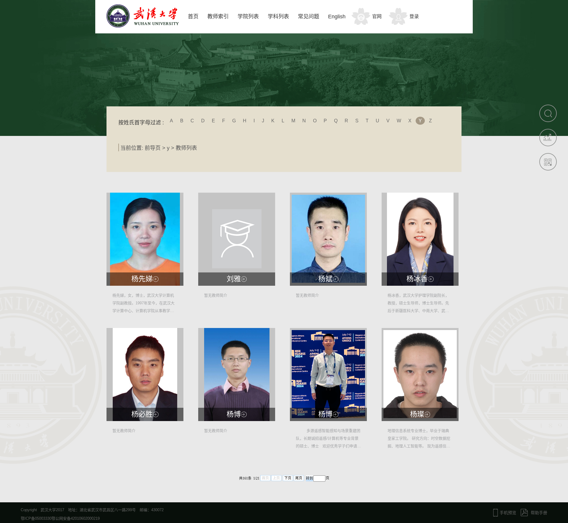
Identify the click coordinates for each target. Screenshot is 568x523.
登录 (414, 16)
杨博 (234, 414)
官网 (377, 16)
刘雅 (234, 279)
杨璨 (417, 414)
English (337, 17)
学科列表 (278, 17)
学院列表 (248, 17)
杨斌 (325, 279)
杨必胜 (142, 414)
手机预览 (508, 512)
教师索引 (218, 17)
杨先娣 (142, 279)
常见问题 (308, 17)
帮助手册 (539, 512)
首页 (193, 17)
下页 (287, 478)
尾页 (298, 478)
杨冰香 (417, 279)
